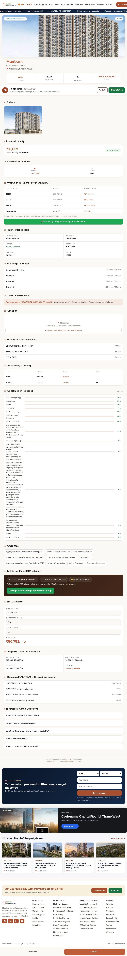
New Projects (40, 4)
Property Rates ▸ (72, 668)
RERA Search (38, 922)
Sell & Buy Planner (61, 918)
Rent (57, 4)
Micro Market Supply (89, 914)
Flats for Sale (38, 907)
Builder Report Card (88, 907)
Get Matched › (99, 793)
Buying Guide (59, 936)
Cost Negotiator (60, 925)
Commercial (67, 4)
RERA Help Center (88, 925)
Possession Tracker (88, 911)
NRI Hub (110, 914)
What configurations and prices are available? (27, 731)
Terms (109, 925)
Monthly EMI (11, 637)
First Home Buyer (61, 932)
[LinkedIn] (16, 921)
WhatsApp (32, 952)
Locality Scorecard (88, 904)
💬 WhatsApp (117, 90)
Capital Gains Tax (60, 929)
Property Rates (86, 929)
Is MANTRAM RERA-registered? (21, 723)
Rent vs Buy (58, 914)
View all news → (118, 839)
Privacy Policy (112, 922)
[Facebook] (4, 921)
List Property (99, 890)
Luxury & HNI (112, 918)
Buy (51, 4)
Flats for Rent (38, 904)
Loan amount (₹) (12, 608)
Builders (79, 4)
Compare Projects (61, 922)
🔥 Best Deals (25, 4)
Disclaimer (111, 929)
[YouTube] (22, 921)
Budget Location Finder (63, 911)
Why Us (100, 4)
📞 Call (102, 90)
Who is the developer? (16, 739)
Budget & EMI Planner (62, 907)
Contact (109, 911)
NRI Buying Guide (87, 922)
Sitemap (110, 932)
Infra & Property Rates (89, 918)
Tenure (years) (12, 627)
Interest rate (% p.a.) (14, 618)
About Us (110, 907)
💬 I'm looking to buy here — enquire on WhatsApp (63, 222)
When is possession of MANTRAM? (22, 715)
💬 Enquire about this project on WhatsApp (30, 590)
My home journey (61, 904)
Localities (90, 4)
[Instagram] (10, 921)
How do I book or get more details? (23, 746)
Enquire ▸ (95, 952)
